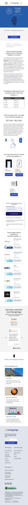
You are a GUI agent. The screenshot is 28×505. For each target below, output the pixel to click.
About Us (7, 452)
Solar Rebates (17, 458)
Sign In (21, 3)
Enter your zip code (10, 206)
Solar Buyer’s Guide (11, 416)
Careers (7, 460)
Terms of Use (7, 500)
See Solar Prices (14, 213)
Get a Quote (17, 247)
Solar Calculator (18, 450)
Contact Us (8, 462)
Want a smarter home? (11, 397)
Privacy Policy (15, 500)
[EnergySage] (11, 431)
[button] (6, 338)
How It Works (8, 450)
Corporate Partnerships (8, 473)
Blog (15, 456)
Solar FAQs (9, 378)
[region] (14, 337)
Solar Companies (9, 470)
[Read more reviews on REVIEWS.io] (17, 348)
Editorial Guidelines (7, 455)
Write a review (17, 244)
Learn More (9, 174)
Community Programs (8, 476)
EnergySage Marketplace (11, 76)
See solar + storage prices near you (14, 30)
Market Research (9, 479)
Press (6, 458)
